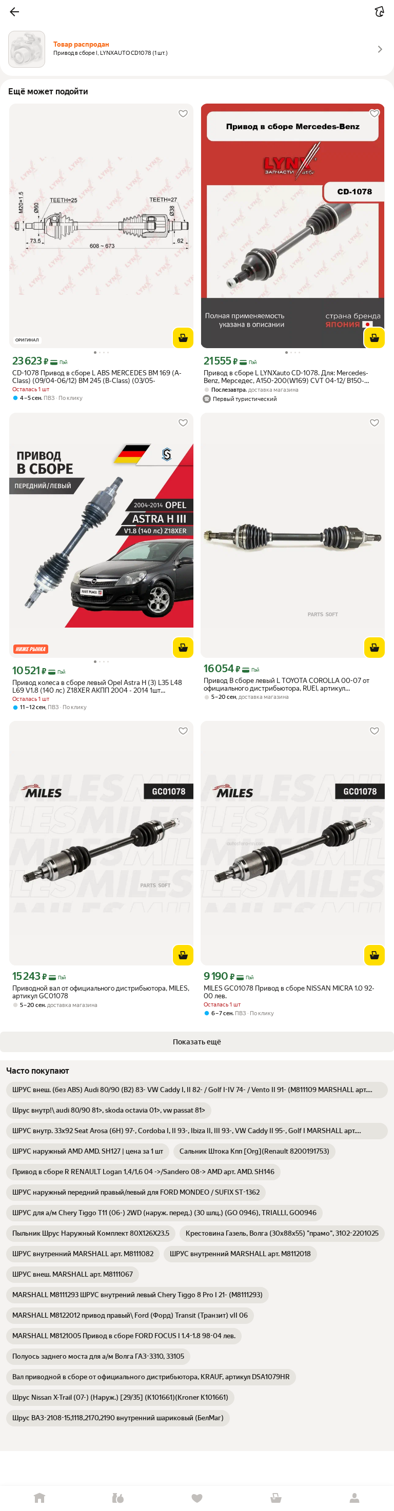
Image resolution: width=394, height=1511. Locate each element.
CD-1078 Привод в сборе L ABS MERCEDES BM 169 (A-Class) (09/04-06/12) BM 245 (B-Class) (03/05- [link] (97, 377)
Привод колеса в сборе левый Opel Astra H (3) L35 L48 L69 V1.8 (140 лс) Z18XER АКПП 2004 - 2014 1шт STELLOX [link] (97, 686)
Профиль (354, 1498)
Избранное (197, 1498)
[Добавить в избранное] (183, 114)
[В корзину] (183, 338)
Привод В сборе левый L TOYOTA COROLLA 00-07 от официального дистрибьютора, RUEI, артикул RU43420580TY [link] (286, 684)
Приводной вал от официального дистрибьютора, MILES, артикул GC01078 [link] (100, 992)
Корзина (276, 1498)
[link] (197, 1090)
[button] (14, 12)
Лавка (118, 1498)
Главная (39, 1498)
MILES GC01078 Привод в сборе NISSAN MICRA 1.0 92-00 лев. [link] (289, 992)
